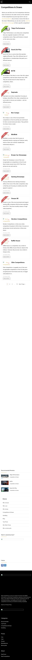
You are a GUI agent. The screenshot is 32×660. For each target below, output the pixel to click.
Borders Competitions (19, 219)
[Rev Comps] (6, 113)
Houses (3, 641)
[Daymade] (6, 92)
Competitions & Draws (14, 477)
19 (17, 284)
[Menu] (2, 2)
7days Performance (18, 28)
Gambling (5, 515)
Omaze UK (14, 198)
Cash (2, 639)
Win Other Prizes (7, 525)
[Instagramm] (5, 565)
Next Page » (22, 284)
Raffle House (15, 241)
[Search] (29, 2)
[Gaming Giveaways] (6, 177)
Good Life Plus (16, 49)
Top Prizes (5, 522)
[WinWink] (6, 134)
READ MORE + (7, 44)
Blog (4, 518)
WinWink (14, 134)
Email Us (3, 604)
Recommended (4, 621)
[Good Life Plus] (6, 49)
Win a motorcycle (7, 528)
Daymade (14, 92)
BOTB (13, 71)
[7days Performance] (6, 28)
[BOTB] (6, 71)
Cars (2, 637)
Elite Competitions (18, 262)
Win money (5, 509)
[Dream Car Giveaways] (6, 155)
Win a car (5, 506)
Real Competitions (5, 656)
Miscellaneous (4, 643)
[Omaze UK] (6, 198)
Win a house (6, 502)
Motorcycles (4, 645)
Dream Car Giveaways (18, 155)
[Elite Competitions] (6, 262)
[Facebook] (2, 565)
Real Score (3, 654)
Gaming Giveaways (17, 177)
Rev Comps (15, 113)
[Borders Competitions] (6, 219)
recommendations (6, 18)
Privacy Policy (9, 604)
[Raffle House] (6, 241)
